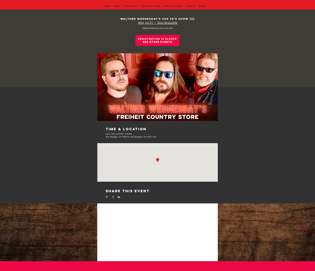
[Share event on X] (113, 197)
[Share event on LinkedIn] (119, 197)
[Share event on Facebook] (107, 197)
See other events (157, 41)
